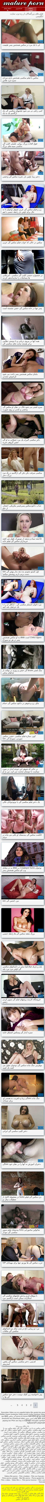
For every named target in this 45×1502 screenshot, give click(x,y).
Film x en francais (41, 1481)
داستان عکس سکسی (31, 1467)
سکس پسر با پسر (10, 1432)
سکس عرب (34, 1465)
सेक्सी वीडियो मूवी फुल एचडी (36, 1416)
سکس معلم (34, 1457)
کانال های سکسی (18, 1469)
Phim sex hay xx (17, 1420)
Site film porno (24, 1478)
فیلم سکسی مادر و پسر (26, 1461)
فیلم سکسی (37, 1430)
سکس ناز (21, 1432)
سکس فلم (18, 1467)
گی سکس (5, 3)
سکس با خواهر (29, 1463)
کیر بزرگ (25, 1457)
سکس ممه (35, 1459)
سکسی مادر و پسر (22, 1444)
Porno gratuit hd (38, 1478)
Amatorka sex (7, 1418)
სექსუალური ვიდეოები (36, 1423)
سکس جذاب (40, 1463)
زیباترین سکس (6, 1449)
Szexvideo (5, 1412)
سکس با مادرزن (15, 1440)
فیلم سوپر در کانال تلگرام (35, 1469)
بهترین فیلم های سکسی (26, 1438)
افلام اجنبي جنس (31, 1418)
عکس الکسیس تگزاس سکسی (25, 1451)
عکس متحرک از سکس (20, 1465)
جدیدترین (19, 8)
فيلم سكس (30, 1447)
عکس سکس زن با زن (37, 1428)
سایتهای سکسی (24, 1446)
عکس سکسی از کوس (19, 1455)
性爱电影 (27, 1420)
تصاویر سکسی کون (14, 1457)
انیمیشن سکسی (11, 1461)
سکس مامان (18, 1453)
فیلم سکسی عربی (38, 1446)
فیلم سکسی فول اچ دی (36, 1455)
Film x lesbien (24, 1476)
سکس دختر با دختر (13, 1471)
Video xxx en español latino (19, 1412)
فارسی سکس (6, 1436)
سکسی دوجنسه (39, 1434)
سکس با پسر (27, 1430)
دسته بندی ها (7, 9)
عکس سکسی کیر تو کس (36, 1436)
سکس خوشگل (31, 1432)
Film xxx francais (37, 1476)
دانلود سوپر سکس (11, 1446)
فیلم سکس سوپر (7, 1467)
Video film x (16, 1480)
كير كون (4, 1430)
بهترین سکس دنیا (16, 1459)
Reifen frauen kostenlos (9, 1414)
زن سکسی (41, 1432)
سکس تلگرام (24, 1449)
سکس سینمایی (39, 1471)
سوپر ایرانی (40, 1451)
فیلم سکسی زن (29, 1453)
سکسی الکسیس (24, 1472)
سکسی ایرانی (7, 1453)
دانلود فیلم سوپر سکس (30, 1440)
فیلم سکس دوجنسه (19, 1436)
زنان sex (9, 1451)
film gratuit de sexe (38, 1412)
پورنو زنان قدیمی (27, 1471)
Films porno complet (10, 1478)
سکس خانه (5, 1440)
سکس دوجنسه (8, 1444)
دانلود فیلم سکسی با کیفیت (23, 1434)
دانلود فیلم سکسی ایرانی (16, 1447)
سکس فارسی (12, 1472)
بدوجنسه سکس (14, 1442)
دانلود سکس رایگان (14, 1430)
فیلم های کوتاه (40, 1442)
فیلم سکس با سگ (27, 1442)
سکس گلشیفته (35, 1444)
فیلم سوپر (8, 1469)
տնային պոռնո (38, 1420)
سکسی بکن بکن (22, 1428)
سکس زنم (26, 1459)
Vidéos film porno (11, 1476)
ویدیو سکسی (9, 1463)
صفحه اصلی (30, 9)
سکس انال (19, 1463)
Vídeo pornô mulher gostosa (29, 1414)
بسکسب (15, 1449)
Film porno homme (29, 1480)
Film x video (5, 1480)
